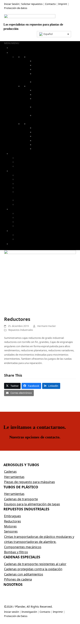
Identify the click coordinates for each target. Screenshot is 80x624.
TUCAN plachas (20, 231)
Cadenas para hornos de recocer (51, 65)
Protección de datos (15, 8)
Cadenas (32, 57)
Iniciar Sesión (11, 4)
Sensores (38, 144)
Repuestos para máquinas (42, 124)
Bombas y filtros (42, 148)
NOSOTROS (17, 244)
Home (14, 48)
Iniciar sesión (11, 611)
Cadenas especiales (44, 82)
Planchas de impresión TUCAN (33, 235)
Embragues (22, 175)
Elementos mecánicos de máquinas (53, 140)
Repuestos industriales (25, 171)
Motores (38, 136)
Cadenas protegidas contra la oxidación (38, 217)
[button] (54, 34)
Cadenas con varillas (45, 61)
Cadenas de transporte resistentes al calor (40, 213)
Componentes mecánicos (30, 200)
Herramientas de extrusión (48, 90)
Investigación (29, 611)
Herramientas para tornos (48, 94)
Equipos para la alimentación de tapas (37, 166)
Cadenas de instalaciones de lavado (53, 69)
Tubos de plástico (21, 153)
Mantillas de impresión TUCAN (33, 239)
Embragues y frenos (44, 128)
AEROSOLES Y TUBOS (24, 52)
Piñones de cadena (26, 226)
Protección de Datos (15, 616)
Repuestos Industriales (20, 330)
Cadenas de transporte (29, 162)
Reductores (39, 132)
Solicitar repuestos (32, 4)
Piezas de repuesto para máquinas (29, 482)
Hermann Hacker (46, 326)
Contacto (50, 4)
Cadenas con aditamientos (31, 222)
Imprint (62, 4)
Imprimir (58, 611)
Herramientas (35, 86)
